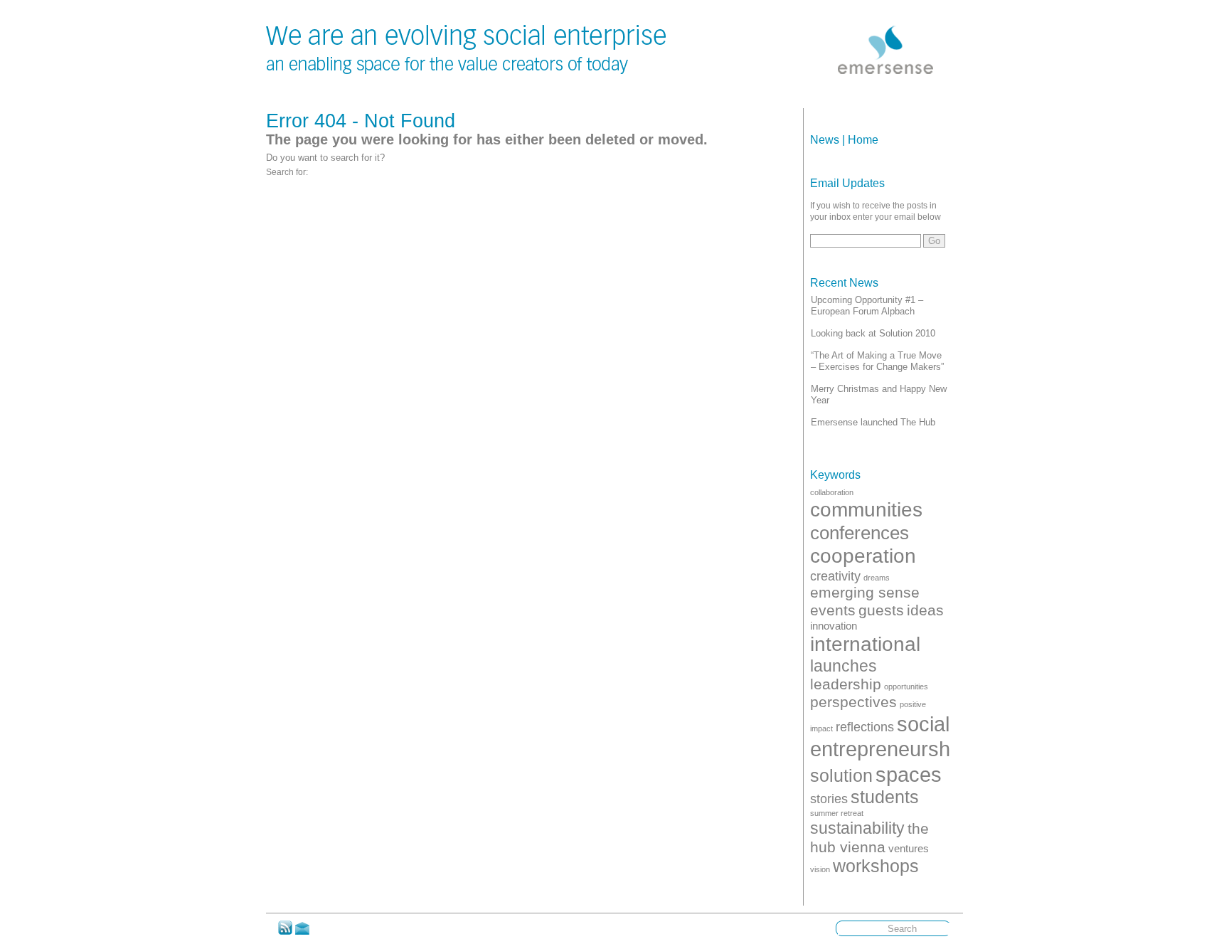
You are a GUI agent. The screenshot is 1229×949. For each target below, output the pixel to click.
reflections (865, 726)
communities (866, 509)
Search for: (287, 172)
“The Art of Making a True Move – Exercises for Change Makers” (877, 361)
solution (841, 775)
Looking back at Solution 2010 (873, 333)
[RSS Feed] (285, 931)
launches (843, 666)
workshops (876, 866)
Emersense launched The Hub (873, 422)
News (824, 140)
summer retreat (836, 813)
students (885, 797)
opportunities (906, 686)
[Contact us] (302, 931)
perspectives (853, 702)
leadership (845, 684)
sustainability (857, 828)
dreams (876, 577)
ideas (925, 610)
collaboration (831, 492)
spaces (909, 774)
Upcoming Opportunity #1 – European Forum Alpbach (867, 306)
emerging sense (865, 592)
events (833, 610)
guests (881, 610)
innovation (833, 626)
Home (863, 140)
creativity (835, 575)
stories (829, 798)
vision (820, 869)
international (865, 643)
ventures (908, 848)
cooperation (863, 555)
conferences (859, 533)
